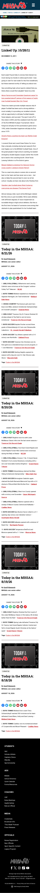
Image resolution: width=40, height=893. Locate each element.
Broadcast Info (9, 822)
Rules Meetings (9, 800)
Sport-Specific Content (12, 846)
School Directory (10, 779)
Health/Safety (9, 803)
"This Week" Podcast (11, 825)
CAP (5, 797)
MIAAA (6, 776)
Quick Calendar (9, 781)
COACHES (8, 792)
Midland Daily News (8, 719)
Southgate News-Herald (10, 518)
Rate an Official (9, 806)
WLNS (19, 289)
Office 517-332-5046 (10, 878)
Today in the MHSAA (13, 362)
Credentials (8, 819)
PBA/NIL (7, 760)
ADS (6, 770)
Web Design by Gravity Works (21, 886)
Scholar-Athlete (9, 754)
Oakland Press (23, 337)
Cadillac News (6, 507)
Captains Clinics (10, 757)
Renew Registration (11, 840)
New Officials (9, 843)
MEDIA (7, 813)
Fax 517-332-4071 (20, 878)
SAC (5, 751)
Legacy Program (10, 849)
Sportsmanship (9, 763)
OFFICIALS (9, 835)
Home (5, 12)
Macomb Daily (12, 358)
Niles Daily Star (31, 474)
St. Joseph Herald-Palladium (21, 330)
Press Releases (9, 827)
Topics (10, 12)
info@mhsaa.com (30, 878)
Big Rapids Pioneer (17, 525)
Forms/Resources (10, 784)
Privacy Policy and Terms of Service (26, 883)
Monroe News (30, 532)
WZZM (23, 453)
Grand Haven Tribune (14, 631)
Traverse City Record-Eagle (21, 320)
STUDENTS (9, 746)
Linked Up (17, 12)
